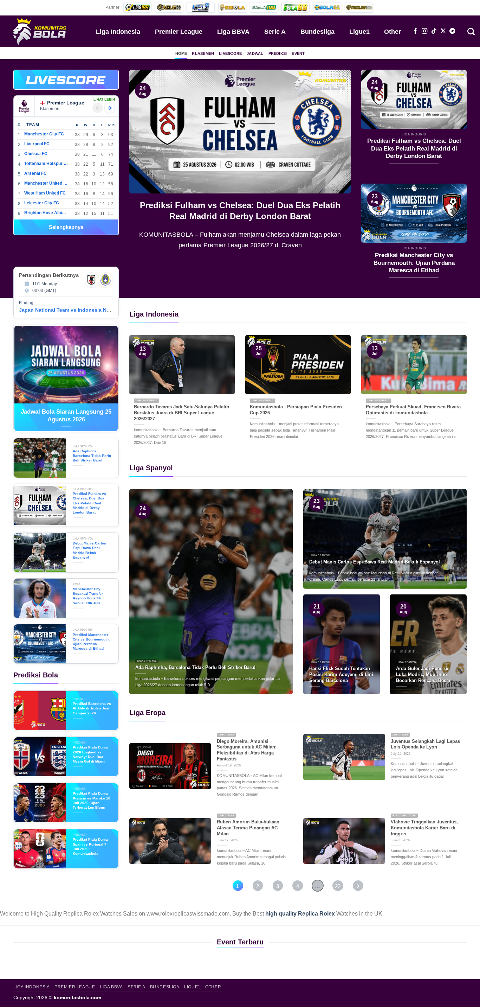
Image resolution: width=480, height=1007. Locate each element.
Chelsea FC (35, 153)
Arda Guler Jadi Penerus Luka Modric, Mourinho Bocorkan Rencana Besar (423, 674)
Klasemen (203, 53)
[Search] (471, 31)
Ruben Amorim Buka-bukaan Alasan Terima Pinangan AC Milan (248, 827)
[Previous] (142, 165)
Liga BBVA (233, 31)
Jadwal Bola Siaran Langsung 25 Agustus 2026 (66, 415)
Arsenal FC (35, 173)
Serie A (275, 31)
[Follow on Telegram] (452, 31)
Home (181, 53)
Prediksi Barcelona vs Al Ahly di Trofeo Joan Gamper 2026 (92, 708)
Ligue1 (359, 31)
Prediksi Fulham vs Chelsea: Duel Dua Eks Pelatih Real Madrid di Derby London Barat (414, 148)
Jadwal (255, 53)
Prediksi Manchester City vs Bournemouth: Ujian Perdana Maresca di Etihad (414, 263)
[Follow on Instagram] (424, 31)
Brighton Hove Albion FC (46, 212)
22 (337, 886)
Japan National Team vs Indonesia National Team (78, 310)
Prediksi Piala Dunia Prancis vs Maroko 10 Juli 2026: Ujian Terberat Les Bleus (91, 800)
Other (392, 31)
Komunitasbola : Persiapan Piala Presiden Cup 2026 (296, 409)
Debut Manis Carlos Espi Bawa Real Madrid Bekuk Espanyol (241, 210)
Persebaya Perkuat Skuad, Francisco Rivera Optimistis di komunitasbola (413, 409)
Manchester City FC (44, 134)
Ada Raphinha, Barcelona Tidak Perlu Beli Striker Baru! (92, 456)
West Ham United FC (45, 193)
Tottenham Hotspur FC (46, 163)
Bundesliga (317, 31)
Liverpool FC (37, 143)
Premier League (178, 31)
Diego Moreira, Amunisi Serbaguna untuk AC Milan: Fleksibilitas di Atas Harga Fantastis (247, 750)
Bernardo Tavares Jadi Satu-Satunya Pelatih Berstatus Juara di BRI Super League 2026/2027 (181, 412)
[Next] (337, 165)
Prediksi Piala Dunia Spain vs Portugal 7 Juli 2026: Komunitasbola (90, 846)
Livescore (230, 53)
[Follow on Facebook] (415, 31)
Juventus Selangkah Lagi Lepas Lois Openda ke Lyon (425, 744)
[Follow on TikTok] (434, 31)
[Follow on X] (443, 31)
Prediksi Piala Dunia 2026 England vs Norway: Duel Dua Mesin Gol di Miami (90, 754)
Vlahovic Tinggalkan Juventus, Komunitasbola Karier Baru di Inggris (424, 827)
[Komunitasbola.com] (40, 31)
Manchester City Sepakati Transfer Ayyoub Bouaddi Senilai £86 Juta (88, 596)
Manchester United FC (46, 183)
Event (298, 53)
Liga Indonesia (118, 31)
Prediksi (277, 53)
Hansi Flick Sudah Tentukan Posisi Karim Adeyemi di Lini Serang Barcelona (341, 674)
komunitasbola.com (77, 997)
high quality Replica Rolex (300, 914)
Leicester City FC (41, 202)
